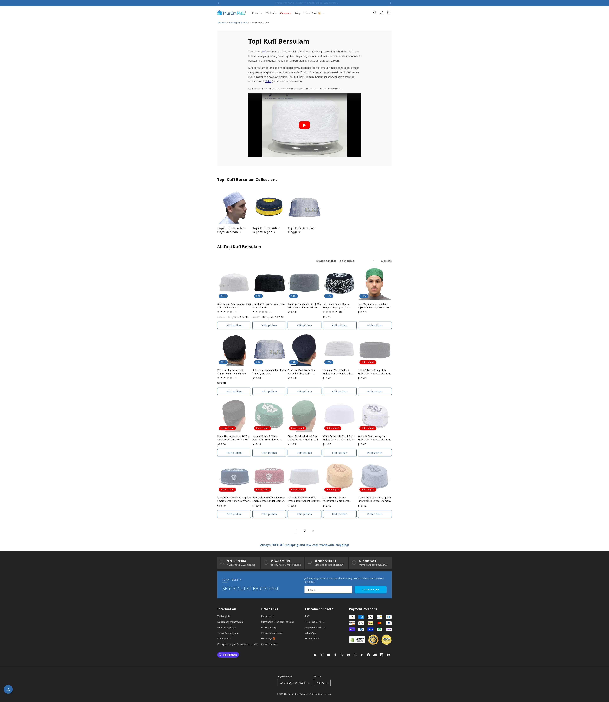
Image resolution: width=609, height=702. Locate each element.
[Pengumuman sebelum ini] (218, 3)
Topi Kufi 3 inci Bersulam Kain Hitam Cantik (269, 305)
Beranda (222, 22)
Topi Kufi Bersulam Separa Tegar (266, 230)
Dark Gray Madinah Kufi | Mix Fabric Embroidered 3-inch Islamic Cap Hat (304, 305)
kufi (264, 51)
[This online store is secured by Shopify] (357, 642)
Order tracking (268, 627)
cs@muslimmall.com (315, 627)
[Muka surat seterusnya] (313, 530)
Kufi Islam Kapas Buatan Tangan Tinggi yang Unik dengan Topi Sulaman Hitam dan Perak (338, 305)
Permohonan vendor (271, 632)
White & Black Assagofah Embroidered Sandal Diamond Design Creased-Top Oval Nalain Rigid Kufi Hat (374, 438)
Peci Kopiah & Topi (238, 22)
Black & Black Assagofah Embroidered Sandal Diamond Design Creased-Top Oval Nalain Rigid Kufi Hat (374, 372)
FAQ (307, 616)
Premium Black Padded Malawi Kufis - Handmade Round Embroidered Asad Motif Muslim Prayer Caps (231, 372)
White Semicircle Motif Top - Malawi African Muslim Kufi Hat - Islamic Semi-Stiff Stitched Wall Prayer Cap (339, 438)
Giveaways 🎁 (268, 638)
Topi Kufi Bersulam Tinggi (302, 230)
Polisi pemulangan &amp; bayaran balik (237, 644)
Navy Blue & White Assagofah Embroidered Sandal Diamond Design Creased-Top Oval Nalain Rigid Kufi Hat (234, 499)
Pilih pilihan (234, 325)
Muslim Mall (290, 694)
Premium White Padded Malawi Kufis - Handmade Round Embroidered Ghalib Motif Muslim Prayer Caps (337, 372)
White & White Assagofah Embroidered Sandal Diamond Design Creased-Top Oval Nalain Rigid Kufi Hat (304, 499)
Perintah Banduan (226, 627)
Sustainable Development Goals (277, 621)
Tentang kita (223, 616)
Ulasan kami (267, 616)
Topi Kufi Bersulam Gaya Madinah (231, 230)
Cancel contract (269, 644)
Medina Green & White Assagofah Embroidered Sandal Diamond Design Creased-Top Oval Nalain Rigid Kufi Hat (269, 438)
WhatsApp (310, 632)
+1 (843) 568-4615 (314, 621)
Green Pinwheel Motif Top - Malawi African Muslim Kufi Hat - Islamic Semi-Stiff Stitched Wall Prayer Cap (303, 438)
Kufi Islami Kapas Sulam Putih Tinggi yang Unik (269, 372)
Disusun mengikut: (326, 260)
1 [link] (296, 530)
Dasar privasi (224, 638)
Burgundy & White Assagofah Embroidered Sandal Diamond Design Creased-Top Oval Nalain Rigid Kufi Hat (269, 499)
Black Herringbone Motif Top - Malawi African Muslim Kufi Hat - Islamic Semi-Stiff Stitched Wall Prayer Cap (233, 438)
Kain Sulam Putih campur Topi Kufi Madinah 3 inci (234, 305)
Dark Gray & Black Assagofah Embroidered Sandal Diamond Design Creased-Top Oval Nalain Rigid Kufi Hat (374, 499)
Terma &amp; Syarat (228, 632)
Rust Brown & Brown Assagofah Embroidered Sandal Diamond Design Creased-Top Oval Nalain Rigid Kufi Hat (339, 499)
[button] (257, 13)
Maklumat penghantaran (230, 621)
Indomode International (311, 694)
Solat (268, 81)
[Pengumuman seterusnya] (390, 3)
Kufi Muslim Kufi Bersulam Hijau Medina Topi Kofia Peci (374, 305)
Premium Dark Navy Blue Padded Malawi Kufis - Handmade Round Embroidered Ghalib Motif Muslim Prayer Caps (302, 372)
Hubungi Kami (312, 638)
